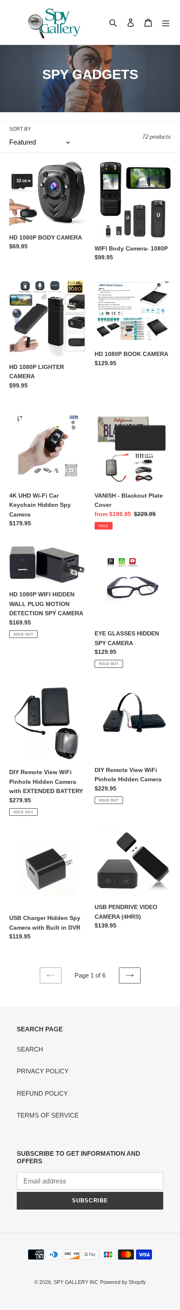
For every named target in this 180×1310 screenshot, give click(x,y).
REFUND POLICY (42, 1093)
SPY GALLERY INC (76, 1282)
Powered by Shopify (123, 1282)
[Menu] (166, 22)
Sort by (20, 129)
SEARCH (30, 1049)
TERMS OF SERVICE (48, 1115)
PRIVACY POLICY (43, 1071)
